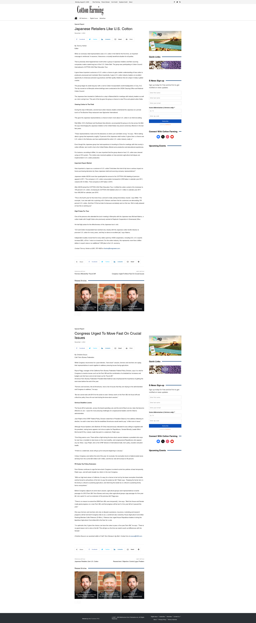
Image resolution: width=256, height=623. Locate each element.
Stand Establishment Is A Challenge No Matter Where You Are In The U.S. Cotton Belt (109, 307)
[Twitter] (177, 2)
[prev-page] (76, 314)
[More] (138, 262)
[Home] (76, 18)
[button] (177, 18)
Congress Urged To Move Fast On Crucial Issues (128, 274)
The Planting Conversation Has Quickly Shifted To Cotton (86, 308)
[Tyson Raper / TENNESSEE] (132, 297)
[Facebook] (174, 2)
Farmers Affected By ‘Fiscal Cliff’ (85, 274)
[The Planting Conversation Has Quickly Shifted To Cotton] (86, 297)
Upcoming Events (157, 145)
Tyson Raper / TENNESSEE (132, 309)
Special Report (79, 24)
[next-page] (79, 314)
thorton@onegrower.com (112, 248)
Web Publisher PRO (93, 618)
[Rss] (180, 2)
